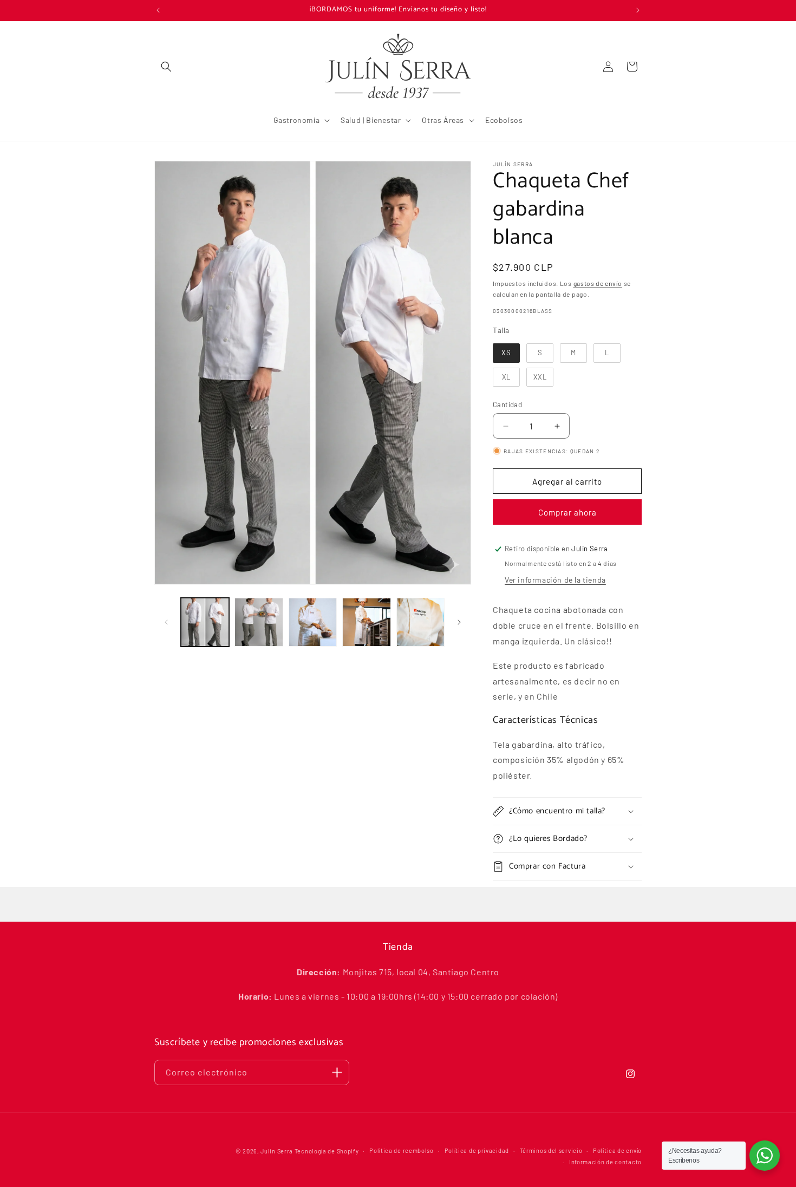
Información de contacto (605, 1161)
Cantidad (507, 404)
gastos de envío (598, 283)
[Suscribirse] (337, 1072)
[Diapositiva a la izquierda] (166, 622)
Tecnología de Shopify (327, 1151)
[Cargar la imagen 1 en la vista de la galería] (205, 622)
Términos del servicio (551, 1150)
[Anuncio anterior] (158, 10)
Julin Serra (276, 1151)
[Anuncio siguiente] (638, 10)
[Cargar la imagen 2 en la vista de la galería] (258, 622)
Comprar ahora (567, 512)
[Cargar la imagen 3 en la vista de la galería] (313, 622)
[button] (166, 67)
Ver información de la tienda (555, 579)
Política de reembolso (401, 1150)
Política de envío (617, 1150)
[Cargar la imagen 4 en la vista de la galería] (366, 622)
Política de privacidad (477, 1150)
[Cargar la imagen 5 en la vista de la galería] (420, 622)
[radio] (506, 353)
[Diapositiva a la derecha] (459, 622)
